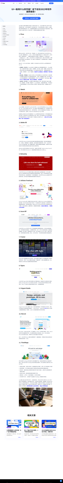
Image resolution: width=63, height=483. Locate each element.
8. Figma (4, 39)
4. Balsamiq (4, 33)
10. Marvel (4, 42)
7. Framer (4, 38)
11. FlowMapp (5, 44)
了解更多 (19, 437)
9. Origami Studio (5, 41)
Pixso (45, 308)
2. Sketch (4, 29)
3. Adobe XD (4, 31)
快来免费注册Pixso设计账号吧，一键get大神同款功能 (37, 386)
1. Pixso (4, 28)
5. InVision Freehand (6, 34)
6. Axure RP (4, 36)
